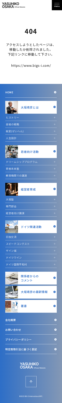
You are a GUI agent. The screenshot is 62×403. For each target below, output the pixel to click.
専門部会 (11, 206)
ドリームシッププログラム (22, 162)
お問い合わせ (13, 330)
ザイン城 (11, 250)
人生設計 (11, 138)
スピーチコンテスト (18, 244)
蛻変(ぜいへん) (15, 131)
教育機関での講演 (16, 175)
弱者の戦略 (12, 124)
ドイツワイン (14, 257)
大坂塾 (10, 199)
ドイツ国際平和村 (16, 264)
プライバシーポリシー (18, 339)
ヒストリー (12, 117)
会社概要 (10, 320)
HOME (9, 92)
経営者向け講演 (15, 213)
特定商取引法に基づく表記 (21, 349)
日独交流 (11, 237)
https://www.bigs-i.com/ (31, 65)
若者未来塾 (12, 169)
